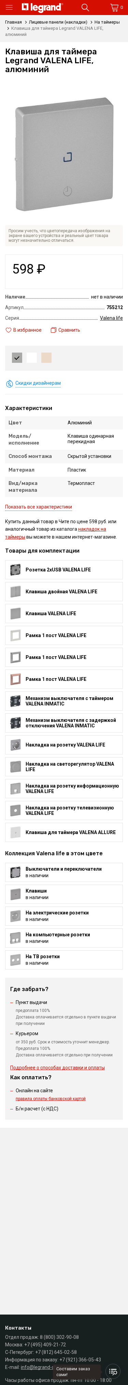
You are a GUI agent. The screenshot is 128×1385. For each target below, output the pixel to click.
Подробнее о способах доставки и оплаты (57, 1067)
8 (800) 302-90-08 (59, 1337)
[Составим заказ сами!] (112, 1371)
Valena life (111, 318)
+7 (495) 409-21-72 (45, 1344)
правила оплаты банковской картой (51, 1098)
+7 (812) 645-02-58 (56, 1352)
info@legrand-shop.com (47, 1367)
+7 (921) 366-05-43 (80, 1359)
